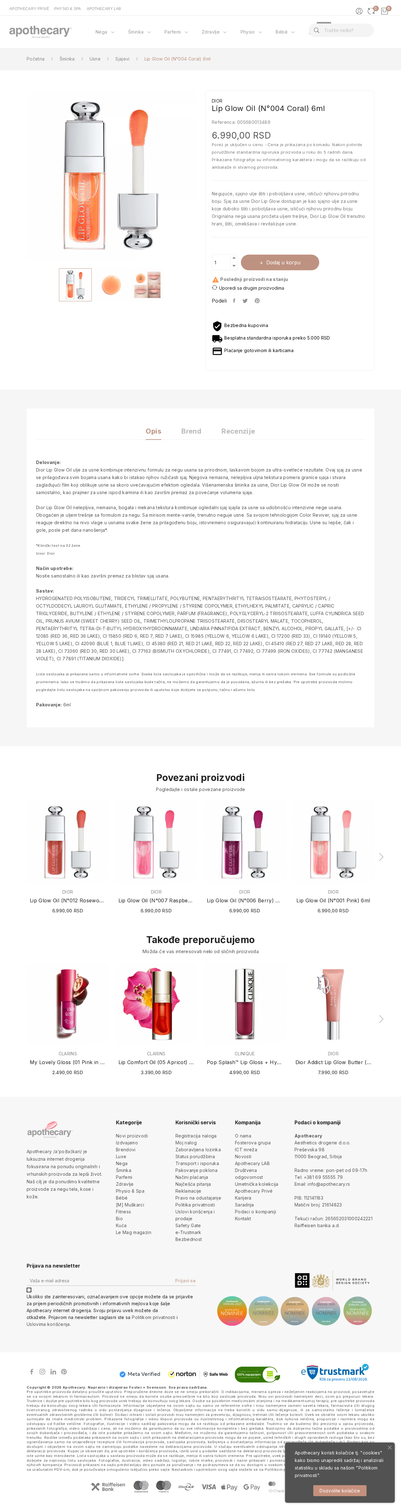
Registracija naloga (196, 1135)
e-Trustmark (188, 1232)
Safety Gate (188, 1225)
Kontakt (243, 1218)
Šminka (123, 1170)
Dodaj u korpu (283, 262)
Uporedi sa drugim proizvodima (251, 288)
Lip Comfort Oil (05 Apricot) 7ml (156, 1062)
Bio (119, 1218)
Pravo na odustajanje (198, 1197)
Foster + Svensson (147, 1387)
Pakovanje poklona (196, 1170)
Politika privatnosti (195, 1204)
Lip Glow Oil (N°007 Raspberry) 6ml (156, 900)
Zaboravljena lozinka (198, 1149)
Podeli (234, 300)
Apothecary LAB (252, 1163)
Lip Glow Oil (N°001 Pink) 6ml (333, 900)
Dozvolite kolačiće (340, 1490)
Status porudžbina (195, 1156)
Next (200, 176)
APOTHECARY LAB (104, 9)
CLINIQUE (245, 1054)
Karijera (243, 1197)
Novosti (243, 1156)
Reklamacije (188, 1191)
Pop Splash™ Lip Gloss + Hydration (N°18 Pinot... (245, 1062)
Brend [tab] (191, 431)
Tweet (245, 300)
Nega (122, 1163)
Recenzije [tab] (238, 431)
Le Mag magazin (133, 1232)
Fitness (123, 1211)
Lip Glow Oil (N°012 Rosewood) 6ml (68, 900)
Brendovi (126, 1149)
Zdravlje (125, 1184)
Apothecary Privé (254, 1191)
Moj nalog (186, 1142)
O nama (243, 1135)
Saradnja (244, 1204)
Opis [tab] (153, 431)
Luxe (121, 1156)
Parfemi (124, 1177)
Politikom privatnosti (153, 1317)
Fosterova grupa (253, 1142)
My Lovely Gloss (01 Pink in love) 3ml (68, 1062)
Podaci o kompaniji (255, 1211)
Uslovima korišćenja (48, 1324)
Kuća (121, 1225)
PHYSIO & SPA (67, 9)
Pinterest (258, 300)
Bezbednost (188, 1239)
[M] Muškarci (130, 1204)
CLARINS (68, 1054)
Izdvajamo (127, 1142)
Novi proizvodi (132, 1135)
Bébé (122, 1197)
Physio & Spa (130, 1191)
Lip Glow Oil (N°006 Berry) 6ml (245, 900)
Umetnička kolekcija (257, 1184)
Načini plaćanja (191, 1177)
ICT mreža (246, 1149)
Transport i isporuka (197, 1163)
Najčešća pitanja (193, 1184)
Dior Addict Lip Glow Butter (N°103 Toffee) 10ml (333, 1062)
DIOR (67, 892)
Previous (22, 176)
